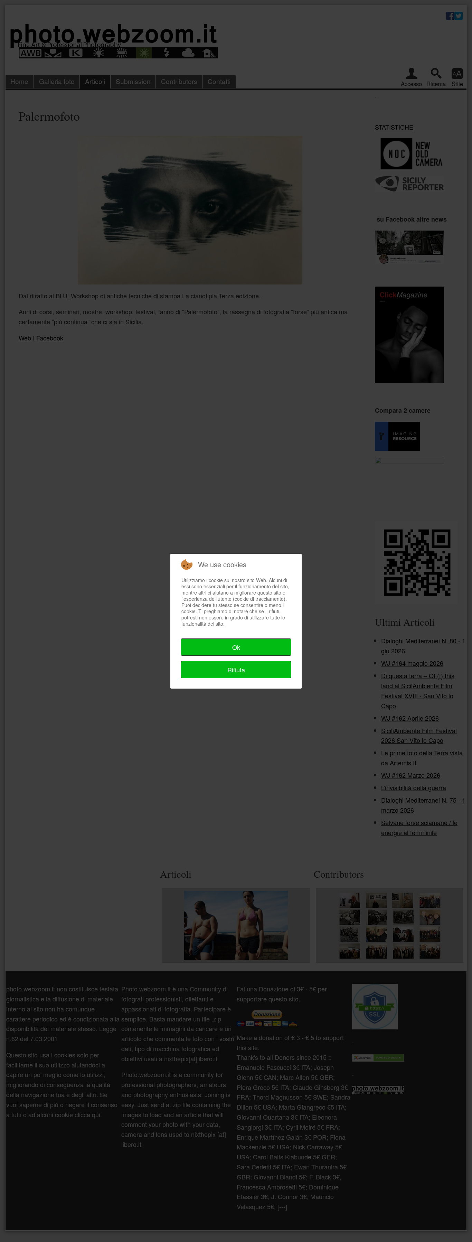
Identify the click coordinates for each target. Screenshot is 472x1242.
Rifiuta (236, 669)
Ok (236, 647)
